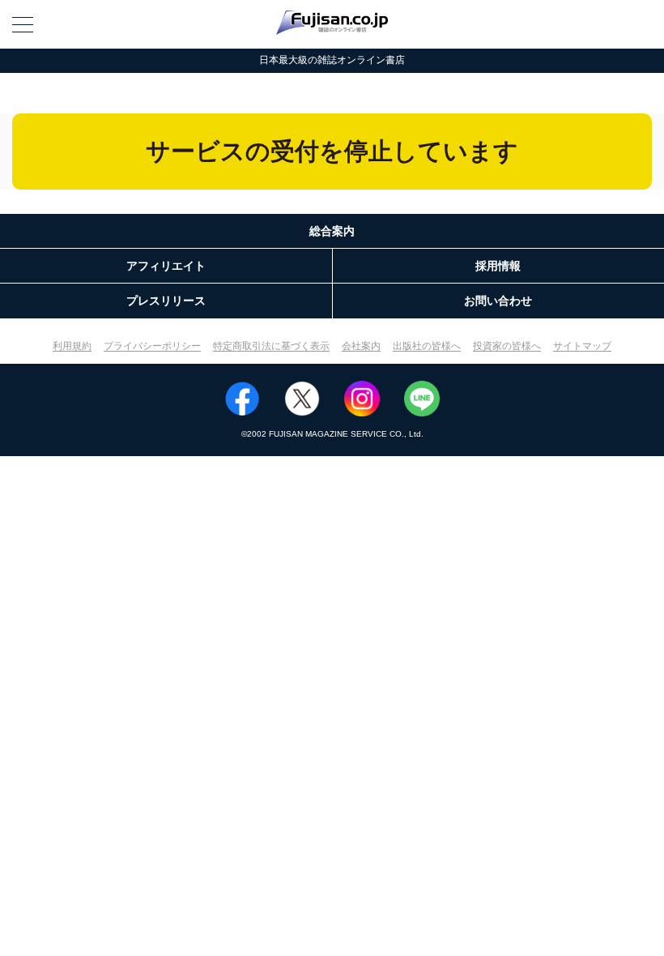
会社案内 (361, 346)
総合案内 (332, 230)
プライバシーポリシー (152, 346)
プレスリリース (166, 300)
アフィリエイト (166, 265)
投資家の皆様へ (507, 346)
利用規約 (72, 346)
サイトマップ (582, 346)
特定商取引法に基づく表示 (271, 346)
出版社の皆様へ (427, 346)
